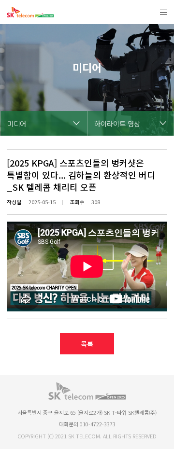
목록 (87, 343)
